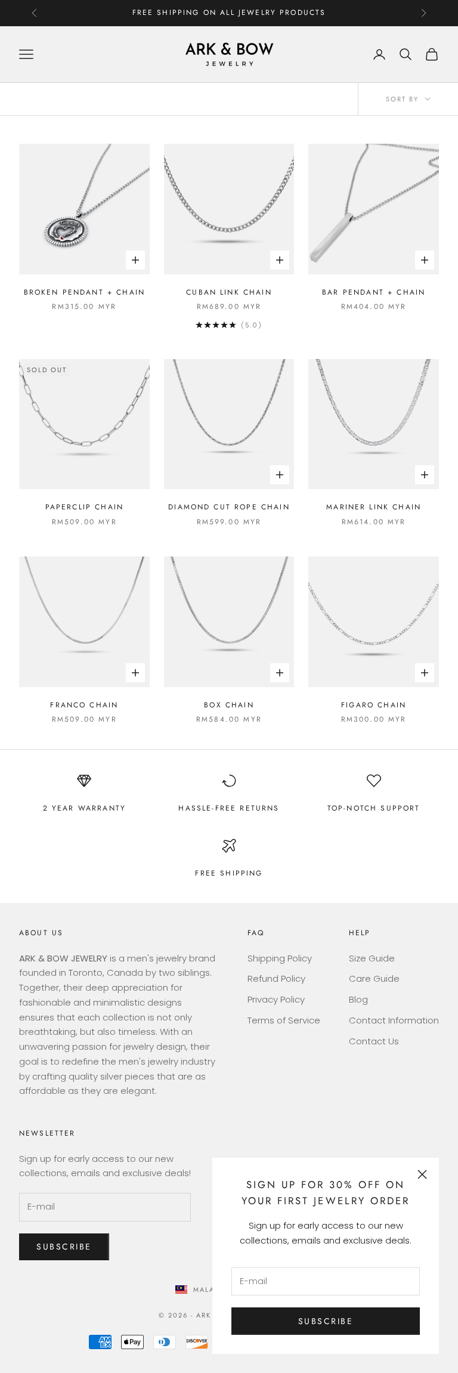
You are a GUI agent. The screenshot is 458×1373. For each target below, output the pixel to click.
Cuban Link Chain (229, 292)
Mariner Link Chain (373, 507)
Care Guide (374, 978)
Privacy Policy (276, 999)
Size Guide (372, 958)
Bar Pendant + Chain (373, 292)
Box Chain (228, 705)
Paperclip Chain (84, 507)
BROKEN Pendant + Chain (85, 292)
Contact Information (394, 1020)
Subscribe (326, 1321)
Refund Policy (276, 978)
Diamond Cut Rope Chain (229, 507)
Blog (358, 999)
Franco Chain (84, 705)
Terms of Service (283, 1020)
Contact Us (374, 1041)
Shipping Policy (279, 958)
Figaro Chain (373, 705)
